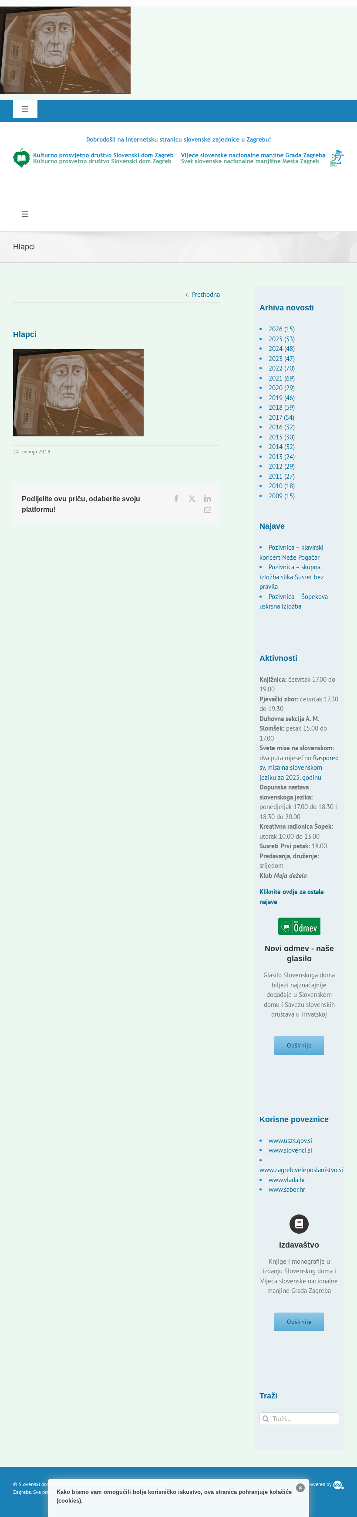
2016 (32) (282, 427)
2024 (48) (282, 348)
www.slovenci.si (290, 1150)
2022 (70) (282, 368)
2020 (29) (282, 388)
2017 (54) (281, 417)
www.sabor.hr (287, 1189)
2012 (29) (282, 466)
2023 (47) (282, 358)
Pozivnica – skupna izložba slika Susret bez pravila (291, 577)
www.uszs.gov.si (290, 1140)
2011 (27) (282, 476)
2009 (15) (282, 496)
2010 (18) (282, 486)
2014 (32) (282, 446)
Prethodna (206, 294)
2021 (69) (282, 378)
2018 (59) (282, 407)
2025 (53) (282, 339)
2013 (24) (282, 456)
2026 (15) (282, 329)
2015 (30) (282, 437)
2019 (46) (282, 398)
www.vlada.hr (287, 1180)
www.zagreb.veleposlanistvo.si (301, 1170)
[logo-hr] (178, 139)
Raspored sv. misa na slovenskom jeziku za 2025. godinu (299, 768)
